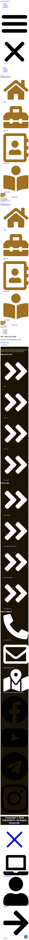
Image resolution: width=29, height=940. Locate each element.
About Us (5, 4)
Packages (5, 7)
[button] (14, 37)
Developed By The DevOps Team (16, 824)
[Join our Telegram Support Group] (26, 937)
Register (5, 199)
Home (4, 3)
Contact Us (5, 6)
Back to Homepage (5, 342)
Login (2, 199)
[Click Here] (2, 74)
